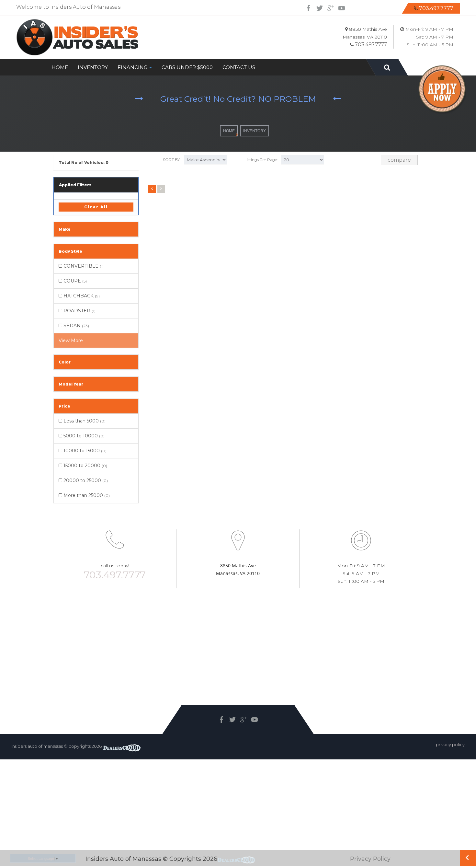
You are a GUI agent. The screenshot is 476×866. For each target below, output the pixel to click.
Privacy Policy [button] (450, 744)
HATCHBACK (81, 296)
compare (399, 160)
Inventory (93, 67)
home (229, 131)
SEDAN (75, 326)
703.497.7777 (436, 8)
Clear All (96, 206)
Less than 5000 (84, 421)
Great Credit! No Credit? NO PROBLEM (238, 99)
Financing (133, 67)
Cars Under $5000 (187, 67)
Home (59, 67)
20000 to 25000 (85, 480)
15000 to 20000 (84, 465)
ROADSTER (79, 311)
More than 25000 (86, 495)
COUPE (74, 281)
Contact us (238, 67)
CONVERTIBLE (83, 266)
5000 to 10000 (83, 436)
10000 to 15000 (84, 451)
